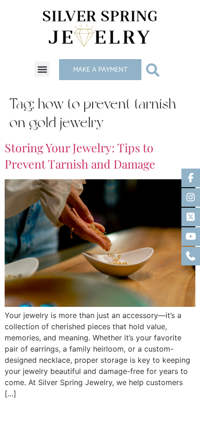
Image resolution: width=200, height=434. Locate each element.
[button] (42, 69)
